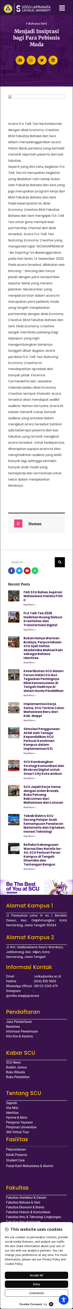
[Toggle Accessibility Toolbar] (63, 1299)
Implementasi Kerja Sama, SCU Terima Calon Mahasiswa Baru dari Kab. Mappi (44, 710)
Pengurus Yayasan (19, 1122)
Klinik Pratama (16, 1155)
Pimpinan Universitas (21, 1127)
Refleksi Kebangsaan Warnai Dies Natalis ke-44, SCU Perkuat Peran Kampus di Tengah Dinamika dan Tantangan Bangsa (43, 855)
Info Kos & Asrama (19, 1036)
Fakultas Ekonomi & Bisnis (25, 1207)
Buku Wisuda (15, 1072)
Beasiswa (13, 1026)
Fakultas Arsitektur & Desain (26, 1197)
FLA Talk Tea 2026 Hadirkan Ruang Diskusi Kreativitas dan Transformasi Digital (43, 619)
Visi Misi (12, 1108)
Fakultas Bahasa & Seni (23, 1202)
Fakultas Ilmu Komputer (23, 1222)
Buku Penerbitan (18, 1077)
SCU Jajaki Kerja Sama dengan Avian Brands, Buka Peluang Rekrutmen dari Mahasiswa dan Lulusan (43, 795)
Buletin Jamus (16, 1067)
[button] (20, 60)
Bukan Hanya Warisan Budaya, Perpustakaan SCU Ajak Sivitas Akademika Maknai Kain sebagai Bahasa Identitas (43, 648)
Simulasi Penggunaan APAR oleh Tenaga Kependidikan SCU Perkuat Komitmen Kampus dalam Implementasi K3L (42, 739)
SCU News (13, 1062)
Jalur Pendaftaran (19, 1022)
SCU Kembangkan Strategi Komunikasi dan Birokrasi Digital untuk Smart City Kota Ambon (44, 768)
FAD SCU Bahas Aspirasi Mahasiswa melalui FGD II (43, 596)
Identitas (12, 1113)
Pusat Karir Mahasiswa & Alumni (29, 1166)
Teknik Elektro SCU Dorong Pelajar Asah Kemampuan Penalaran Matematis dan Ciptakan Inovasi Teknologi (44, 824)
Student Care (15, 1160)
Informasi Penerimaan (22, 1031)
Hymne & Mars (16, 1117)
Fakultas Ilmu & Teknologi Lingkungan (33, 1217)
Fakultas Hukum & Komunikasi (28, 1212)
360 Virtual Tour (17, 1132)
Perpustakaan (16, 1149)
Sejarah (11, 1103)
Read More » (30, 604)
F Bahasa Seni (36, 23)
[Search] (60, 562)
